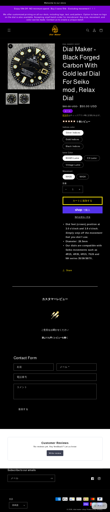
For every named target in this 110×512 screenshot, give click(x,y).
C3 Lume (92, 158)
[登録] (51, 478)
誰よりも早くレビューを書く (55, 337)
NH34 (83, 177)
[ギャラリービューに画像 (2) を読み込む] (24, 99)
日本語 (15, 505)
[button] (9, 30)
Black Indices (73, 146)
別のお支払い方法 (82, 217)
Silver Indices (73, 133)
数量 (65, 183)
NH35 (69, 177)
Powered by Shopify (94, 509)
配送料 (65, 115)
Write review (55, 453)
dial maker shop (79, 509)
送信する (23, 409)
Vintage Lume (73, 165)
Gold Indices (72, 139)
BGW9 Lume (72, 158)
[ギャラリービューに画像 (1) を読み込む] (11, 99)
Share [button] (69, 270)
